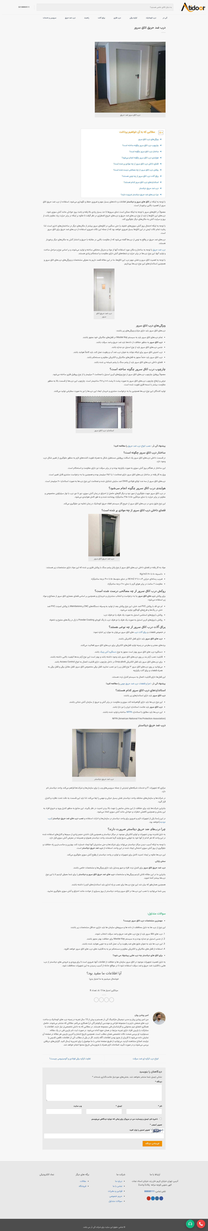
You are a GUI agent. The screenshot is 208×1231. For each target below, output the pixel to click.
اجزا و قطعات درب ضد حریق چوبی (135, 684)
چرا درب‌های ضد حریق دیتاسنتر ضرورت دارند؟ (140, 194)
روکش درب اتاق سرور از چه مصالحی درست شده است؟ (136, 170)
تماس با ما (117, 1186)
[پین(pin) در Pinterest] (101, 999)
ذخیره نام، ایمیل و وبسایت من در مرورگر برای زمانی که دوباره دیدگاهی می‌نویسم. (124, 1119)
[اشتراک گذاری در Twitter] (106, 999)
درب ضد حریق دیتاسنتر (149, 188)
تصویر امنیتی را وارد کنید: (139, 1130)
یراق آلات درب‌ (140, 632)
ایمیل (119, 1106)
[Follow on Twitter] (153, 1198)
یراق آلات (101, 17)
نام (160, 1106)
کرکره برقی (133, 17)
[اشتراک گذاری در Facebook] (111, 999)
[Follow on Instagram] (157, 1198)
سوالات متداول (115, 1201)
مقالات (83, 1181)
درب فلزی (117, 17)
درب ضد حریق (70, 17)
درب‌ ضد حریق (159, 250)
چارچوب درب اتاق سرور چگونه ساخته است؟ (140, 145)
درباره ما (118, 1181)
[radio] (114, 985)
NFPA (129, 712)
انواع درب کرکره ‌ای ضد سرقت (146, 1059)
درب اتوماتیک (151, 17)
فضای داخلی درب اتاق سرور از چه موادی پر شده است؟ (136, 164)
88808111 (149, 1191)
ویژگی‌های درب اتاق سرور (148, 139)
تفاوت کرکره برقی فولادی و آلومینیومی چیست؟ (70, 1059)
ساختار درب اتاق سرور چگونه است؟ (144, 151)
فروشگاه (82, 1186)
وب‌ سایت (78, 1106)
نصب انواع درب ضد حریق (139, 446)
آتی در (165, 17)
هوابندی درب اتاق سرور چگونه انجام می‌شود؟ (140, 157)
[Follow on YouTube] (149, 1198)
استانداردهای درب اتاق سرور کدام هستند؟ (141, 182)
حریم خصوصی (115, 1196)
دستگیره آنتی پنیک (108, 652)
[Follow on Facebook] (161, 1198)
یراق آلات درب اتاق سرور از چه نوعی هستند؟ (140, 176)
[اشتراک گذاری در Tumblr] (96, 999)
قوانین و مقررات (115, 1191)
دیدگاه (158, 1081)
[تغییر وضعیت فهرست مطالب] (159, 132)
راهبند (86, 17)
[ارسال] (39, 7)
